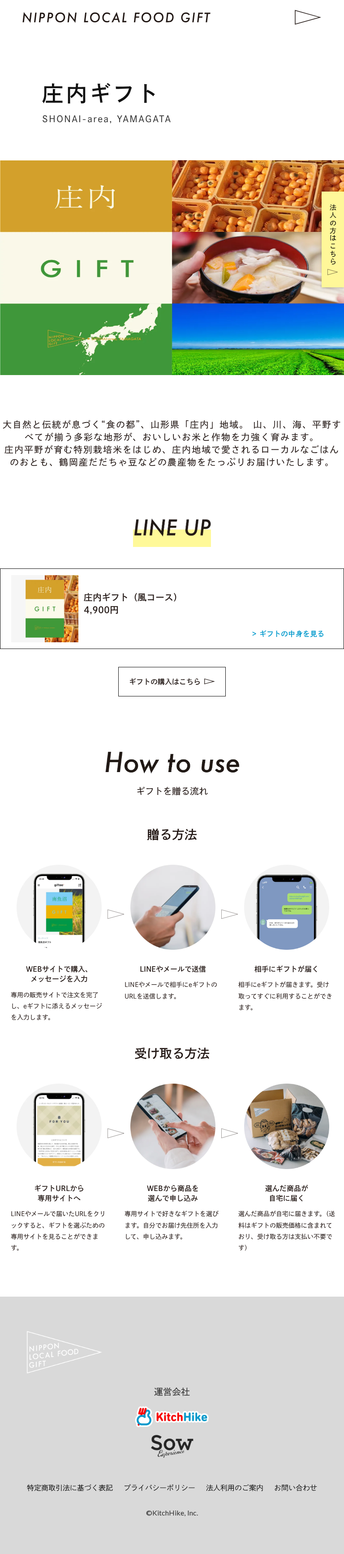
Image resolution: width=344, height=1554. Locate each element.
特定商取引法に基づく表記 (70, 1487)
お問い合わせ (295, 1487)
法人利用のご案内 (234, 1487)
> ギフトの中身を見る (288, 633)
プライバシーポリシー (159, 1487)
